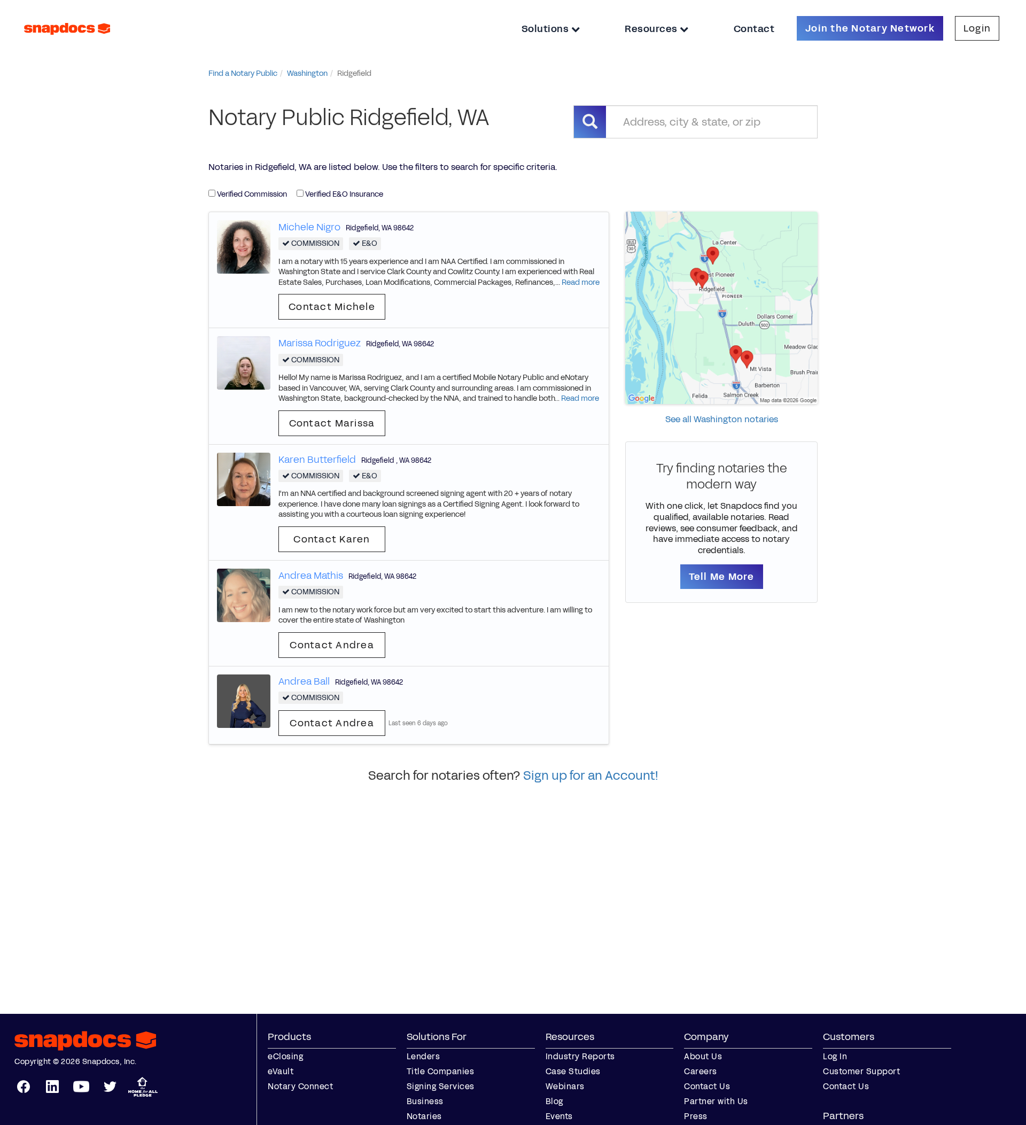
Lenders (423, 1056)
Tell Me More (722, 577)
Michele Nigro (309, 227)
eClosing (285, 1056)
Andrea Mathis (310, 576)
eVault (280, 1071)
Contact (754, 29)
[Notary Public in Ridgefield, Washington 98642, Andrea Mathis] (243, 594)
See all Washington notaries (721, 419)
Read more (581, 282)
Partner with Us (716, 1101)
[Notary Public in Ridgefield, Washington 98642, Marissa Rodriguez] (243, 362)
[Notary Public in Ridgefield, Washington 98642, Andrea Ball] (243, 700)
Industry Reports (580, 1056)
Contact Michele (332, 307)
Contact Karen (331, 539)
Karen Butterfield (317, 460)
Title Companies (441, 1071)
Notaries (424, 1116)
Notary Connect (300, 1086)
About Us (703, 1056)
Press (696, 1116)
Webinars (565, 1086)
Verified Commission (251, 194)
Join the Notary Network (870, 28)
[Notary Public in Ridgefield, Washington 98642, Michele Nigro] (243, 246)
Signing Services (441, 1086)
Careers (700, 1071)
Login (977, 28)
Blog (554, 1101)
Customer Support (861, 1071)
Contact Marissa (332, 423)
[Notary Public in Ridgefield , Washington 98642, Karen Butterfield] (243, 478)
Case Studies (573, 1071)
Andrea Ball (304, 681)
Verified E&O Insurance (343, 194)
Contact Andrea (332, 645)
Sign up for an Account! (590, 775)
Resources (652, 29)
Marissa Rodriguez (319, 343)
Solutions (546, 29)
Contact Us (707, 1086)
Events (559, 1116)
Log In (835, 1056)
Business (425, 1101)
